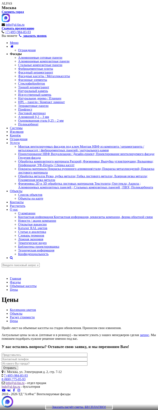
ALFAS (7, 3)
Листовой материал (32, 113)
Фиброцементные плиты (35, 68)
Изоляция (16, 131)
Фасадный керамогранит (35, 72)
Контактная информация (85, 217)
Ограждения (27, 50)
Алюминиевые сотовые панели (40, 57)
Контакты (17, 202)
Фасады (16, 54)
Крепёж (15, 135)
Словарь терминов (31, 235)
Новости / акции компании (37, 220)
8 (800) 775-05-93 (14, 379)
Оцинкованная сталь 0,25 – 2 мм (41, 120)
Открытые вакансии (32, 224)
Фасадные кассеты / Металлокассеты (44, 76)
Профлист (25, 109)
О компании (26, 213)
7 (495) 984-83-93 (16, 375)
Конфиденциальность (33, 254)
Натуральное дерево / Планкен (39, 98)
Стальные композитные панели (40, 65)
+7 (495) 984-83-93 (18, 32)
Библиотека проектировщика (38, 246)
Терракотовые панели (33, 105)
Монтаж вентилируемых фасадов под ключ (81, 148)
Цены (14, 321)
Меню (14, 42)
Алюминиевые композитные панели (44, 61)
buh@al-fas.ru (11, 386)
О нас (14, 209)
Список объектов (30, 194)
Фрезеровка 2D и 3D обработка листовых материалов (85, 185)
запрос (144, 335)
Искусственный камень (34, 94)
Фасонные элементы (32, 80)
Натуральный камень (33, 91)
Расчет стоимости (22, 317)
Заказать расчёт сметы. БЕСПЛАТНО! (79, 407)
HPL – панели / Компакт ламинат (41, 102)
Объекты (16, 191)
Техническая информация (36, 250)
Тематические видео (32, 243)
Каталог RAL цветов (32, 228)
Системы (16, 128)
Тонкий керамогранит (33, 87)
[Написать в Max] (7, 402)
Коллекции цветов (23, 310)
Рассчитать (17, 206)
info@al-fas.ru (15, 24)
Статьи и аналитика (32, 232)
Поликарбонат (28, 124)
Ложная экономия (30, 239)
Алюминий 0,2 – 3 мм (33, 117)
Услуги (15, 143)
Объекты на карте (30, 198)
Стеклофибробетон (31, 83)
